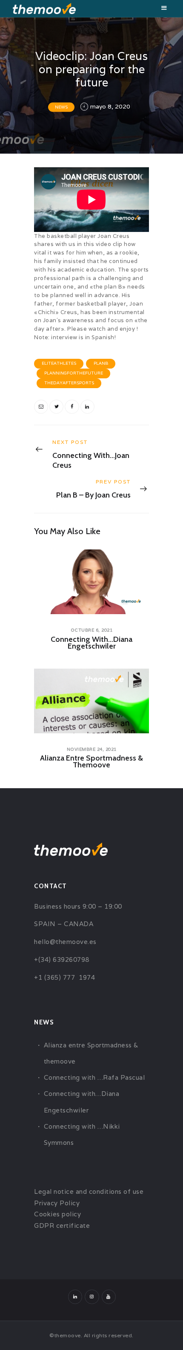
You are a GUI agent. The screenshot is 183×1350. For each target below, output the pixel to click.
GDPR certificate (62, 1225)
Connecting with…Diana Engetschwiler (91, 642)
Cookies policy (57, 1214)
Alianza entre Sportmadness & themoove (91, 761)
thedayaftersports (69, 383)
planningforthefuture (73, 373)
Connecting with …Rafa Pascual (94, 1077)
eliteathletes (59, 363)
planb (101, 363)
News (61, 107)
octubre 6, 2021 (92, 630)
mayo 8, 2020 (110, 106)
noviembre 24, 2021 (92, 749)
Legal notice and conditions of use (88, 1191)
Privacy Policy (57, 1203)
